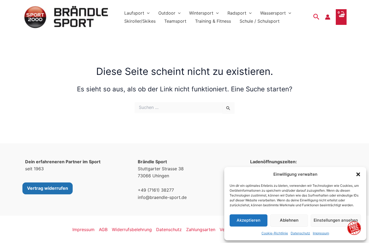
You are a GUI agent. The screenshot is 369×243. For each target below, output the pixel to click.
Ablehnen (289, 220)
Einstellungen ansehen (336, 220)
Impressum (321, 233)
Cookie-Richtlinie (274, 233)
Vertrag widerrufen (47, 188)
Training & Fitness (213, 21)
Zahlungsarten (200, 229)
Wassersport (273, 13)
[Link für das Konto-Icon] (327, 17)
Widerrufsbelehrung (132, 229)
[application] (147, 13)
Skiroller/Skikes (140, 21)
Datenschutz (300, 233)
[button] (358, 174)
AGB (103, 229)
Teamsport (175, 21)
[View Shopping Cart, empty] (341, 17)
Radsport (236, 13)
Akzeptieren (248, 220)
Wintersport (201, 13)
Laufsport (134, 13)
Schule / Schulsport (260, 21)
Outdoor (166, 13)
